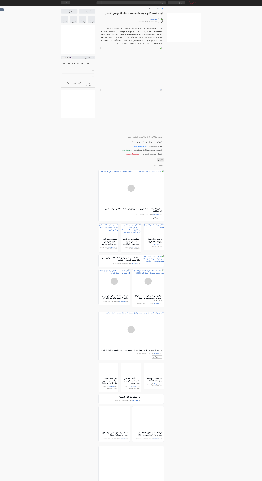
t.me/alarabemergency (141, 146)
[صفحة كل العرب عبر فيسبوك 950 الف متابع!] (88, 2)
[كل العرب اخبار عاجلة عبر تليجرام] (84, 2)
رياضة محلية (154, 9)
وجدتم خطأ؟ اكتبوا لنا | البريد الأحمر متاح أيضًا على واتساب (145, 137)
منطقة (180, 3)
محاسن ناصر (153, 19)
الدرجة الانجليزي (89, 58)
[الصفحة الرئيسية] (192, 3)
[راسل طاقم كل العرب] (80, 2)
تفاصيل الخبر (156, 218)
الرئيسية (160, 9)
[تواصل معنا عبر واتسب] (76, 2)
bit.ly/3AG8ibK (127, 150)
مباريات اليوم (88, 85)
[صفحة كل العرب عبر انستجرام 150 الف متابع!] (92, 2)
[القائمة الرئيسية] (199, 2)
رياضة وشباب (156, 214)
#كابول (160, 160)
